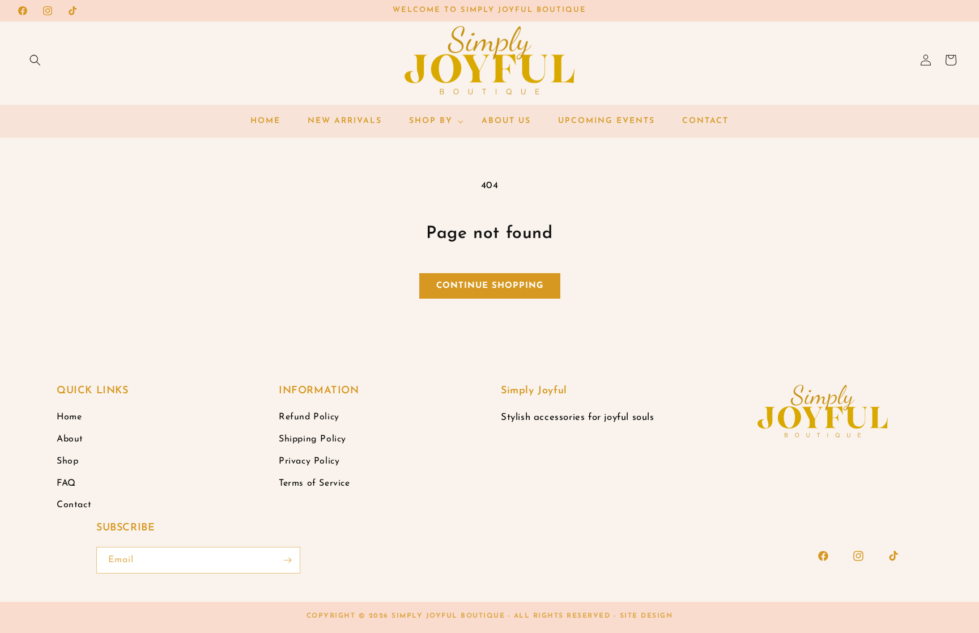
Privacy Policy (309, 461)
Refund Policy (309, 417)
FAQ (66, 483)
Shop (67, 461)
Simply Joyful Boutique (448, 616)
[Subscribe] (287, 560)
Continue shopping (489, 286)
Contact (74, 504)
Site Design (646, 616)
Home (69, 417)
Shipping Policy (312, 439)
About (70, 439)
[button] (35, 60)
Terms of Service (314, 483)
